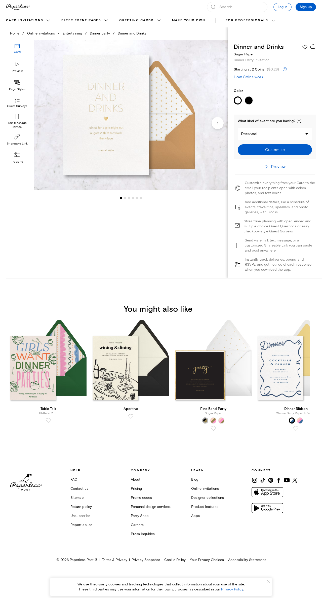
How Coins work (248, 77)
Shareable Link (17, 144)
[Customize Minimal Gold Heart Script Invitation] (130, 115)
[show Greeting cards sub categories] (159, 20)
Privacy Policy (232, 589)
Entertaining (72, 33)
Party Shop (140, 516)
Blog (194, 479)
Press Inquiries (143, 534)
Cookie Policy (175, 560)
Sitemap (77, 498)
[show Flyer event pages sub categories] (106, 20)
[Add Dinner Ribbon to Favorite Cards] (296, 429)
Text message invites (17, 125)
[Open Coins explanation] (285, 69)
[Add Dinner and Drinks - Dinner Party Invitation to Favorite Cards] (305, 47)
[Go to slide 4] (129, 198)
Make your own (188, 20)
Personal (249, 133)
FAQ (73, 479)
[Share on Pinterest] (271, 480)
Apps (195, 516)
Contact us (79, 488)
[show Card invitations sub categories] (48, 20)
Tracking (17, 162)
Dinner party (100, 33)
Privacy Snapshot (146, 560)
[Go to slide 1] (121, 198)
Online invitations (41, 33)
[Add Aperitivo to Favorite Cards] (131, 416)
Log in (282, 7)
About (135, 479)
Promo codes (141, 498)
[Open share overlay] (313, 46)
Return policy (81, 507)
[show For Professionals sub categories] (273, 20)
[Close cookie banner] (268, 581)
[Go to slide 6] (137, 198)
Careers (137, 525)
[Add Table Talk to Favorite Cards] (48, 420)
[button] (299, 121)
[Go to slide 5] (133, 198)
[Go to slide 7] (141, 198)
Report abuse (81, 525)
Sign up (306, 7)
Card (17, 52)
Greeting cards (136, 20)
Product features (204, 507)
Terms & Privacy (114, 560)
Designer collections (207, 498)
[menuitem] (28, 21)
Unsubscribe (80, 516)
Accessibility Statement (247, 560)
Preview (17, 71)
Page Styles (17, 89)
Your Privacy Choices (207, 560)
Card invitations (24, 20)
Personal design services (151, 507)
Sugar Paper (244, 54)
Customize (275, 149)
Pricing (136, 488)
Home (14, 33)
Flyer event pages (81, 20)
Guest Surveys (17, 106)
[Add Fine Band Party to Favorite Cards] (213, 429)
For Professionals (247, 20)
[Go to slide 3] (125, 198)
